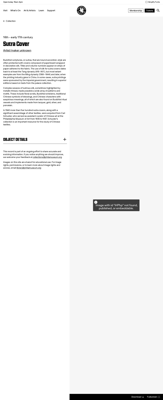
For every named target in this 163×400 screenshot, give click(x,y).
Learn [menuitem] (41, 10)
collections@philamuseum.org (47, 157)
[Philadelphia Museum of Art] (81, 10)
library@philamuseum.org (29, 168)
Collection (11, 21)
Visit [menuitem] (5, 10)
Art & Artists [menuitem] (30, 10)
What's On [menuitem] (15, 10)
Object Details (15, 139)
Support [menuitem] (51, 10)
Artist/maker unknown (17, 50)
